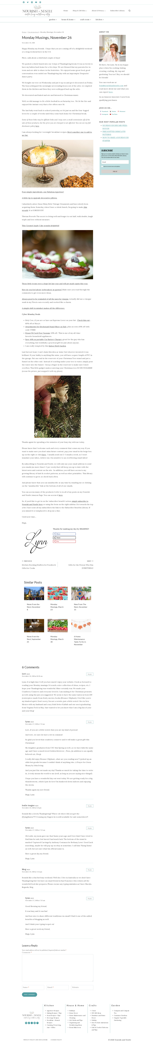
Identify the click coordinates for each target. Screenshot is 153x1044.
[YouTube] (36, 2)
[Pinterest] (40, 2)
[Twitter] (27, 2)
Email (50, 987)
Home (65, 11)
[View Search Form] (129, 10)
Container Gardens (120, 1015)
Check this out (83, 320)
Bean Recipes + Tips (53, 1015)
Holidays (72, 1011)
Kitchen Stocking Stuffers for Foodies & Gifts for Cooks (39, 564)
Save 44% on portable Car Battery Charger (43, 339)
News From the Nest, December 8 (33, 607)
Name (26, 987)
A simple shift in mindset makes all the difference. (43, 308)
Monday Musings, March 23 (56, 607)
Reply (90, 674)
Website (75, 987)
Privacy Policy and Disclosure (36, 1039)
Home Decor (73, 1013)
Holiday (94, 1020)
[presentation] (34, 593)
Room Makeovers (75, 1027)
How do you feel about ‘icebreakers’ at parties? (42, 290)
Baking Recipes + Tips (54, 1013)
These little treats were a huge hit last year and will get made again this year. (55, 284)
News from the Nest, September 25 (34, 639)
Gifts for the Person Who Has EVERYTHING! (80, 564)
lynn (27, 721)
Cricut (94, 1011)
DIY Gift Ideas (96, 1013)
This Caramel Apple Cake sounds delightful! (40, 226)
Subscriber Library (117, 11)
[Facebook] (23, 2)
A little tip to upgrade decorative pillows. (39, 198)
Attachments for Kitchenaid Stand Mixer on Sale (45, 327)
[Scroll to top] (4, 1037)
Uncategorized (33, 32)
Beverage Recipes (53, 1018)
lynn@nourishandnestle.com (111, 86)
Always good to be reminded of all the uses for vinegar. (45, 299)
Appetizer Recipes (53, 1011)
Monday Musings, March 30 (56, 639)
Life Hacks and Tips (75, 1020)
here (37, 126)
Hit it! (115, 171)
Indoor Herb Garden (57, 346)
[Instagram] (32, 2)
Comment (27, 952)
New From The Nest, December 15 (80, 607)
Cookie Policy (56, 1039)
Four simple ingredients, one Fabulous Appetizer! (43, 192)
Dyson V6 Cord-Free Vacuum (37, 333)
